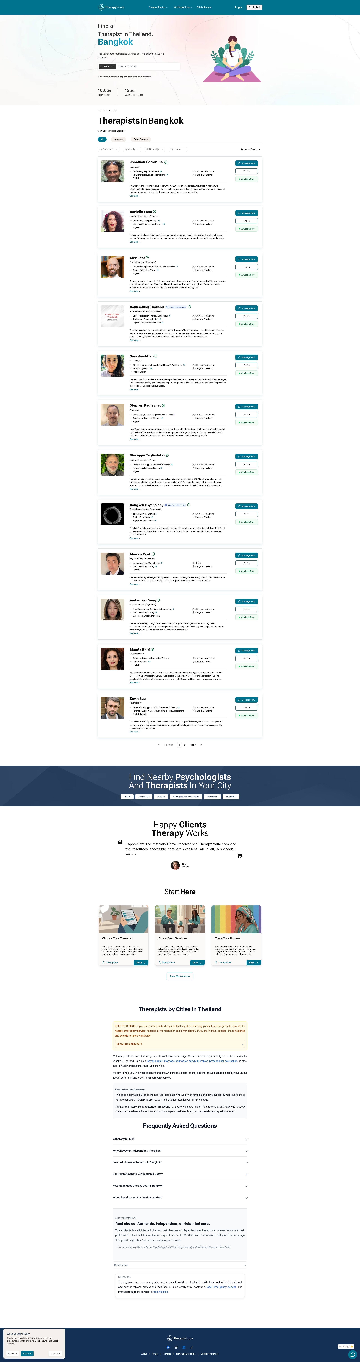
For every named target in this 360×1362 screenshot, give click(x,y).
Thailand (101, 111)
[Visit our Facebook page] (168, 1347)
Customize (55, 1353)
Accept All (27, 1353)
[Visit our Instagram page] (176, 1347)
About (144, 1354)
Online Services (141, 139)
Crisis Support (204, 7)
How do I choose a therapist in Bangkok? (137, 1162)
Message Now (248, 163)
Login (238, 7)
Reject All (12, 1353)
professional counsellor (223, 1061)
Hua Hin (161, 797)
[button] (179, 180)
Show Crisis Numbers (129, 1043)
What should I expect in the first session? (137, 1197)
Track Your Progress (228, 938)
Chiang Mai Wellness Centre (186, 797)
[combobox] (107, 66)
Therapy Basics (157, 7)
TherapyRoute (112, 962)
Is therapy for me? (123, 1138)
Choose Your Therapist (117, 938)
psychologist (155, 1061)
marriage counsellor (176, 1061)
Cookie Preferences (210, 1354)
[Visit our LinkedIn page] (184, 1347)
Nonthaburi (212, 797)
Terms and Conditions (186, 1354)
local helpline (160, 1291)
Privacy (155, 1354)
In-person (118, 139)
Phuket (127, 797)
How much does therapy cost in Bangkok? (138, 1185)
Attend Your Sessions (172, 938)
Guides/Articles (182, 7)
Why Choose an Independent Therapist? (136, 1150)
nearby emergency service (130, 1030)
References (121, 1265)
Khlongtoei (231, 797)
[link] (113, 111)
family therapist (198, 1061)
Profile (247, 171)
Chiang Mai (144, 797)
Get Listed (254, 7)
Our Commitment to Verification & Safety (137, 1174)
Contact (167, 1354)
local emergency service (221, 1286)
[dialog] (34, 1344)
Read (139, 963)
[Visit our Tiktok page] (192, 1347)
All (102, 139)
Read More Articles (180, 976)
